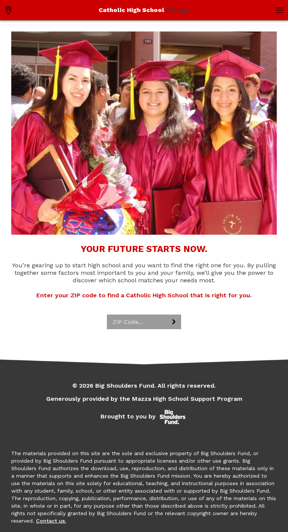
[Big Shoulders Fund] (173, 416)
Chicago (144, 9)
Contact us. (51, 521)
